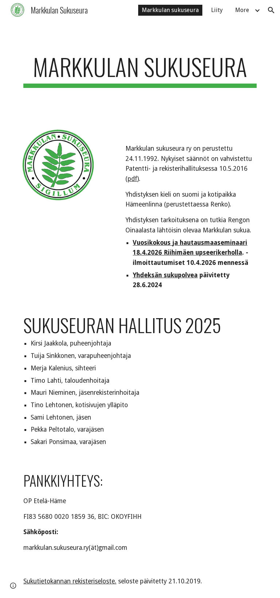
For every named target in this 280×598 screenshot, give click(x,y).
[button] (271, 10)
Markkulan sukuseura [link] (170, 10)
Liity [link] (217, 10)
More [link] (242, 10)
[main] (139, 70)
